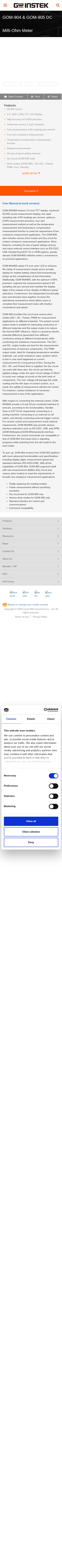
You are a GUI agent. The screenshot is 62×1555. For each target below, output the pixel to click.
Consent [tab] (11, 718)
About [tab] (50, 718)
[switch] (53, 786)
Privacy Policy (40, 616)
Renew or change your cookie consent (27, 604)
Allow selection (31, 831)
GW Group (8, 581)
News (5, 543)
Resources (8, 536)
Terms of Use (22, 616)
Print (37, 96)
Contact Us (8, 551)
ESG (4, 574)
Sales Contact (15, 96)
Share (54, 96)
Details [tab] (31, 718)
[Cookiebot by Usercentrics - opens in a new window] (44, 710)
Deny (31, 842)
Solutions (7, 528)
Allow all (31, 821)
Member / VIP (9, 566)
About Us (7, 558)
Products (7, 521)
